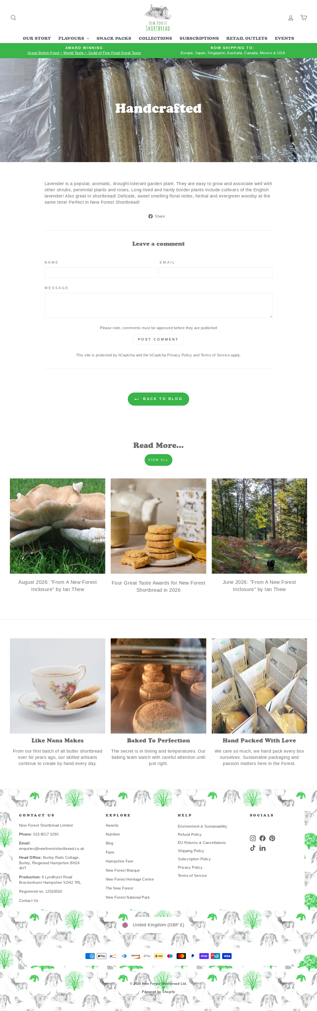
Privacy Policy (179, 355)
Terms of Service (215, 355)
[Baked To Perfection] (158, 686)
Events (284, 39)
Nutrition (113, 834)
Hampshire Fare (119, 861)
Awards (112, 825)
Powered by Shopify (158, 992)
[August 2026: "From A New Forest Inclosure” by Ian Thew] (57, 526)
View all (158, 460)
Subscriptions (199, 39)
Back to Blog (162, 399)
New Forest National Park (128, 897)
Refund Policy (190, 834)
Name (52, 262)
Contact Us (29, 900)
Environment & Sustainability (202, 826)
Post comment (158, 339)
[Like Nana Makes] (57, 686)
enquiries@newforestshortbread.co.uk (51, 848)
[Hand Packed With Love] (259, 686)
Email (168, 262)
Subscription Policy (194, 859)
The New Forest (119, 888)
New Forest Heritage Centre (130, 879)
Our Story (37, 39)
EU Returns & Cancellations (202, 842)
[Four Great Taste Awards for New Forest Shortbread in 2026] (158, 526)
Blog (109, 843)
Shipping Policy (191, 851)
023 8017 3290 (45, 834)
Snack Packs (114, 39)
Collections (155, 39)
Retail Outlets (246, 39)
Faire (110, 852)
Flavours (71, 39)
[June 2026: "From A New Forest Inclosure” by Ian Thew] (259, 526)
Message (57, 288)
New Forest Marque (123, 870)
